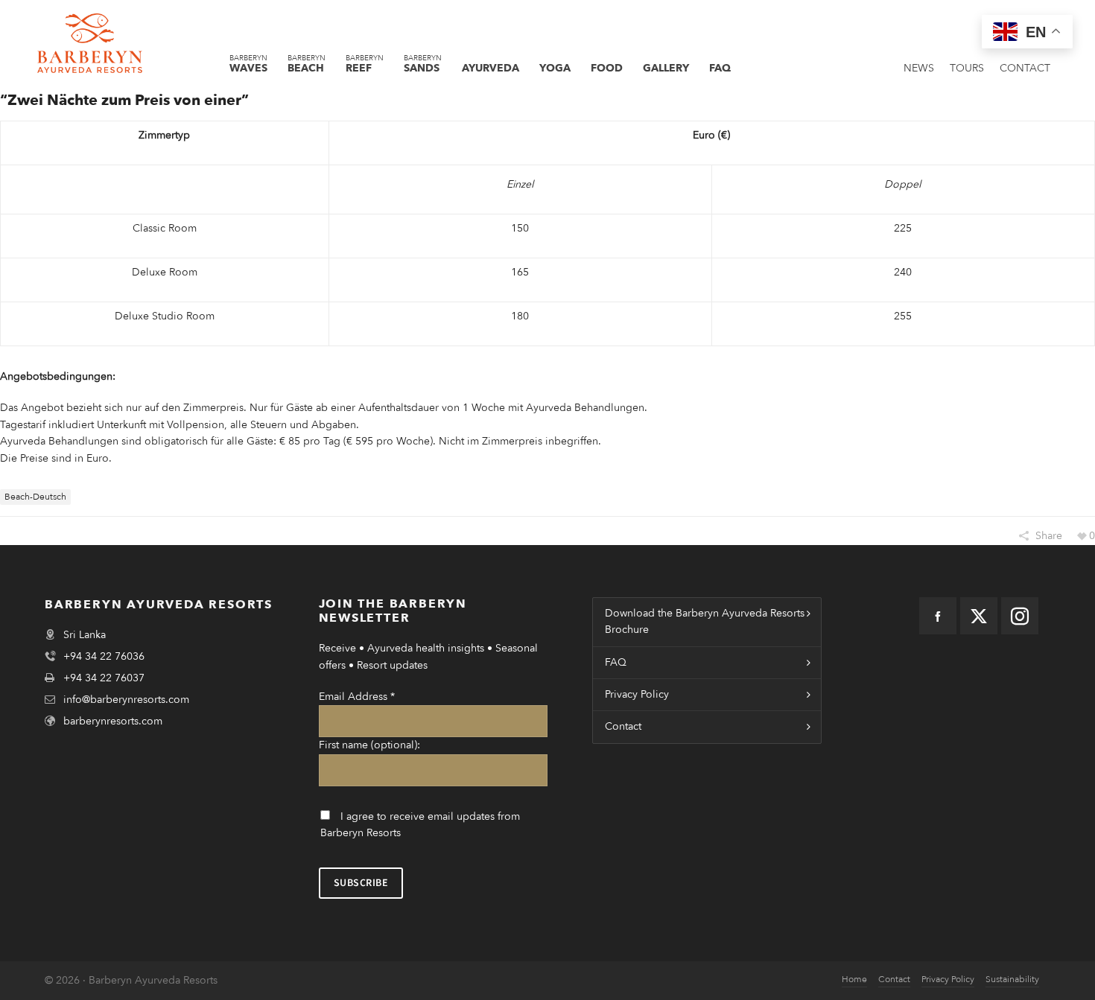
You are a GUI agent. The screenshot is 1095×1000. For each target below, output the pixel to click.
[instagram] (1019, 615)
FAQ (615, 662)
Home (854, 979)
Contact (623, 726)
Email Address (357, 697)
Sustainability (1012, 979)
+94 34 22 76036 (104, 656)
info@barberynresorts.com (126, 699)
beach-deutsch (35, 497)
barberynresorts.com (112, 721)
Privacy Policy (637, 694)
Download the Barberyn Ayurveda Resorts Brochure (704, 621)
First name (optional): (369, 745)
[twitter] (978, 615)
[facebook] (937, 615)
